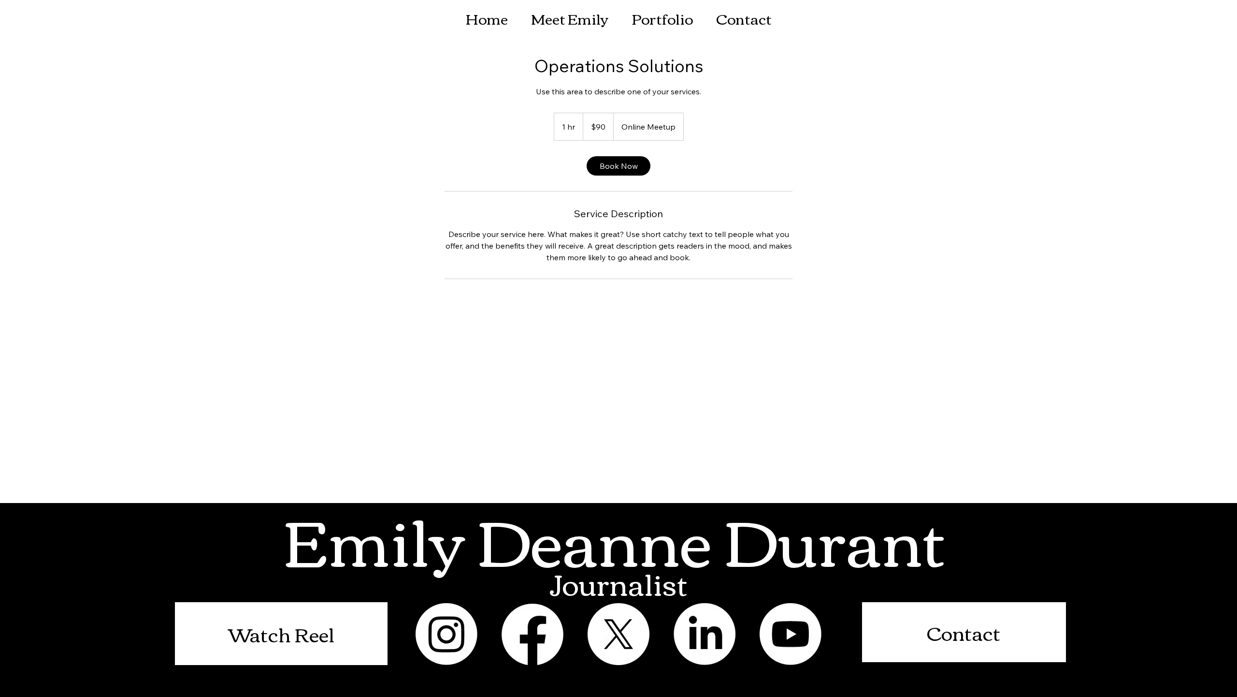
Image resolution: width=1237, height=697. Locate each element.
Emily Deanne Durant (620, 537)
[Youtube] (790, 634)
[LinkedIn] (704, 634)
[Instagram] (446, 634)
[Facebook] (532, 634)
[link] (618, 166)
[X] (618, 634)
